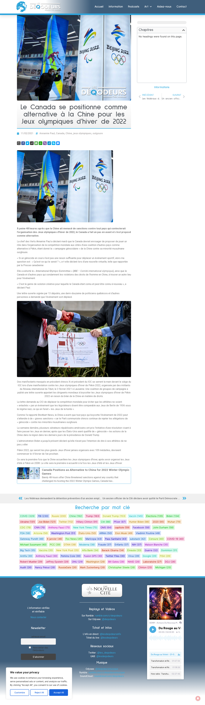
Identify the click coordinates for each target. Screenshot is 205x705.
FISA (165, 556)
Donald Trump (114, 516)
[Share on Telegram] (49, 143)
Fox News (74, 539)
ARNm (105, 533)
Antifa (26, 556)
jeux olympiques (82, 133)
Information (116, 6)
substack (138, 539)
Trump (92, 516)
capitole (122, 527)
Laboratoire (152, 561)
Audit (26, 567)
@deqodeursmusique (107, 668)
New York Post (67, 550)
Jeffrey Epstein (57, 561)
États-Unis (87, 533)
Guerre (151, 550)
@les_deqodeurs (106, 652)
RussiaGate (68, 567)
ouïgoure (98, 133)
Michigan (163, 567)
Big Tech (27, 550)
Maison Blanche (156, 544)
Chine (69, 133)
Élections (154, 516)
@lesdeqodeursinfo (110, 634)
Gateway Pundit (32, 539)
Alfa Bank (90, 550)
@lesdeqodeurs (109, 637)
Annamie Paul (47, 133)
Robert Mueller (31, 561)
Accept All (59, 692)
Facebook (141, 527)
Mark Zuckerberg (92, 567)
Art (146, 6)
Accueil (99, 6)
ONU (77, 561)
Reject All (39, 692)
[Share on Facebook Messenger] (58, 143)
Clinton (145, 567)
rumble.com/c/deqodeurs (108, 615)
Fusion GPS (93, 556)
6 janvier (54, 539)
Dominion (169, 550)
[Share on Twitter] (27, 143)
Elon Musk (124, 533)
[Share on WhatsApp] (40, 143)
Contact (181, 6)
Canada (60, 133)
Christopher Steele (121, 567)
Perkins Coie (71, 556)
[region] (39, 683)
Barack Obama (113, 550)
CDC (25, 527)
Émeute (134, 550)
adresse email (38, 636)
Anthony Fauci (59, 527)
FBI (43, 516)
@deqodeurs (109, 619)
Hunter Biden (139, 522)
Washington (95, 561)
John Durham (163, 527)
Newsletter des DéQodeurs (40, 648)
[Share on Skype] (53, 143)
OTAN (70, 544)
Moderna (87, 544)
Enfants (122, 544)
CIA (105, 522)
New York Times (85, 527)
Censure (156, 539)
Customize (19, 692)
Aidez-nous (164, 6)
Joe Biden (47, 522)
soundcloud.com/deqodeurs (109, 676)
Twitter (66, 522)
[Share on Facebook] (23, 143)
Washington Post (63, 533)
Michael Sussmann (33, 544)
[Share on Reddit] (32, 143)
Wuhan (174, 522)
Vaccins (46, 550)
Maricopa (94, 539)
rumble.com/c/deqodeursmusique (107, 672)
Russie (59, 516)
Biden (172, 516)
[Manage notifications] (198, 698)
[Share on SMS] (36, 143)
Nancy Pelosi (45, 567)
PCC (55, 544)
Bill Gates (116, 561)
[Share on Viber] (45, 143)
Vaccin (136, 516)
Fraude (104, 544)
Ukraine (27, 522)
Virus (133, 556)
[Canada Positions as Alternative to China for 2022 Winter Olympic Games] (74, 475)
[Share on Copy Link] (19, 143)
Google (150, 556)
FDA (25, 533)
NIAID (134, 561)
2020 (158, 522)
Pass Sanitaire (116, 539)
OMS (106, 527)
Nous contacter (38, 617)
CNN (39, 527)
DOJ (170, 561)
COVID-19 (175, 539)
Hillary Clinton (87, 522)
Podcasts (133, 6)
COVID (27, 516)
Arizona (41, 533)
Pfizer (120, 522)
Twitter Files (115, 556)
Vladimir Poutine (148, 533)
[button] (183, 30)
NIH (137, 544)
